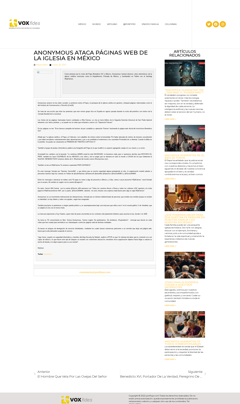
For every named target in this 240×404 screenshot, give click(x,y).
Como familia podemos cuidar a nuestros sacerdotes (181, 285)
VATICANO (112, 24)
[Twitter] (209, 24)
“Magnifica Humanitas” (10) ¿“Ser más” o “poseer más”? (184, 91)
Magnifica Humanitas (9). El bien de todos (185, 156)
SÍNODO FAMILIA (150, 24)
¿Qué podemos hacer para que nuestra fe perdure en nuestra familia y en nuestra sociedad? (185, 218)
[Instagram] (223, 24)
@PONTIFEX (129, 24)
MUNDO (96, 24)
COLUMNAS (171, 24)
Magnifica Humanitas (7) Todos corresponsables (183, 342)
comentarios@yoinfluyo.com (94, 272)
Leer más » (170, 119)
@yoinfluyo (48, 254)
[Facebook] (216, 24)
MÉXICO (82, 24)
